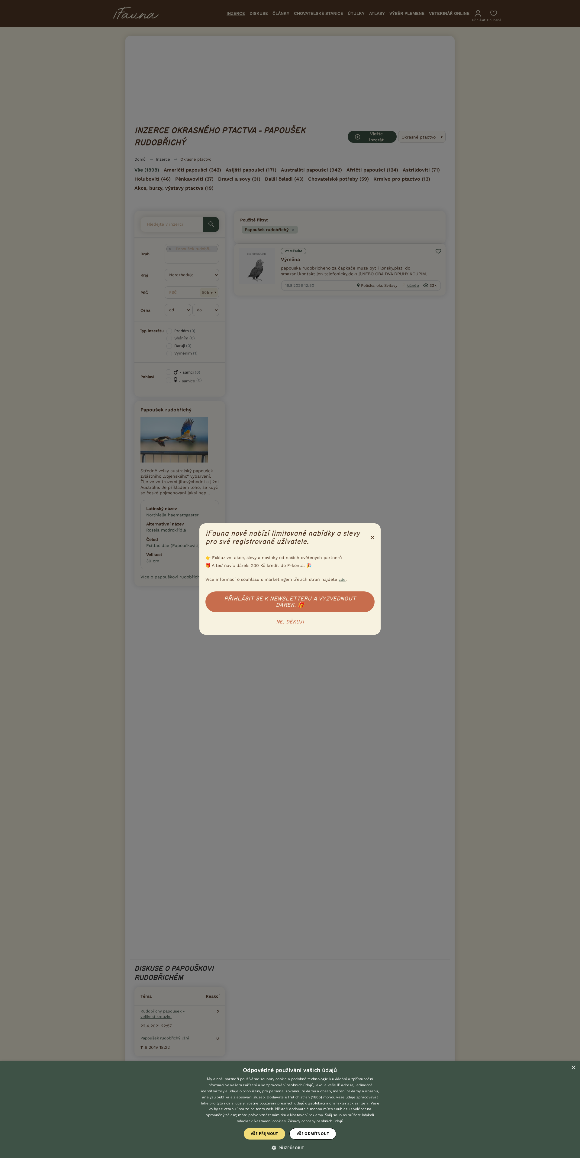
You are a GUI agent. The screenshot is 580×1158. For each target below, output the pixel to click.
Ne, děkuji (290, 622)
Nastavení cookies (270, 1121)
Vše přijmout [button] (264, 1133)
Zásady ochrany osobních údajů (315, 1121)
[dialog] (290, 1109)
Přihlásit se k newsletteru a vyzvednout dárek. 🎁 (290, 602)
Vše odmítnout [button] (313, 1133)
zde (342, 579)
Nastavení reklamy (306, 1114)
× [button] (573, 1067)
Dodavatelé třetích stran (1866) (294, 1097)
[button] (290, 1147)
